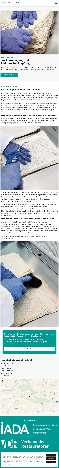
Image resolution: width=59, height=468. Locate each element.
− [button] (2, 383)
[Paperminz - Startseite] (10, 3)
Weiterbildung (5, 226)
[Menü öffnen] (56, 3)
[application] (29, 396)
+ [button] (2, 380)
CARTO (56, 412)
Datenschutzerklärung (7, 464)
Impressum (15, 464)
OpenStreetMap (47, 412)
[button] (29, 396)
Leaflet (42, 412)
